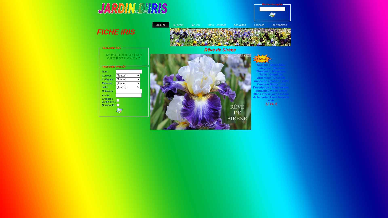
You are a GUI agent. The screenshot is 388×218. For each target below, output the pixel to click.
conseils (259, 24)
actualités (240, 24)
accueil (160, 24)
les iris (196, 24)
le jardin (178, 24)
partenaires (279, 24)
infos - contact (217, 24)
